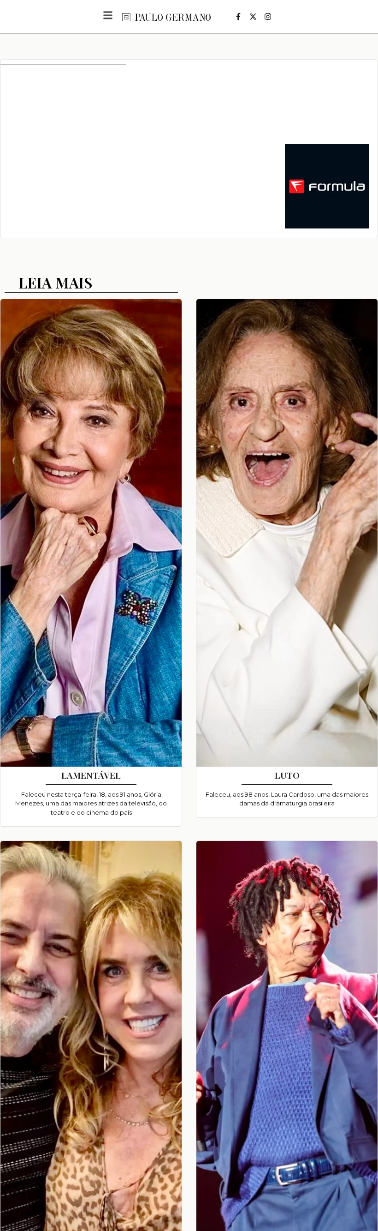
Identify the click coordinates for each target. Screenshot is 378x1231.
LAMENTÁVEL (91, 775)
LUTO (287, 775)
